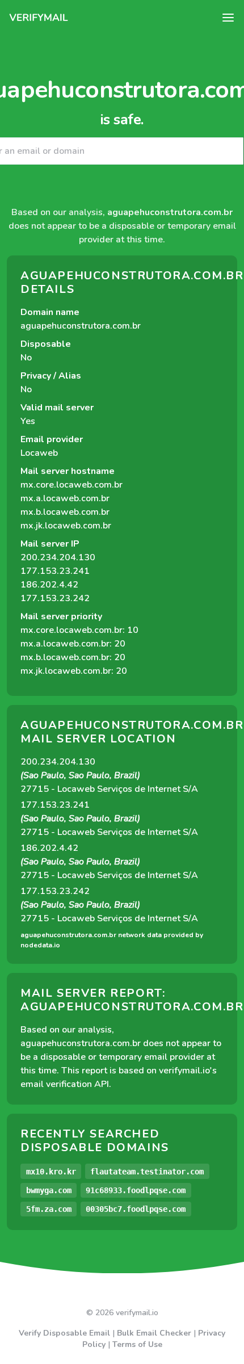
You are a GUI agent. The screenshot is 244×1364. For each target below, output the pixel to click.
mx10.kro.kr (51, 1171)
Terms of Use (137, 1344)
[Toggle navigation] (228, 17)
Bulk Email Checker (154, 1333)
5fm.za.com (48, 1209)
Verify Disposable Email (64, 1333)
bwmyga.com (48, 1190)
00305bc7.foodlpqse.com (136, 1209)
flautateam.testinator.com (147, 1171)
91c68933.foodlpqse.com (136, 1190)
